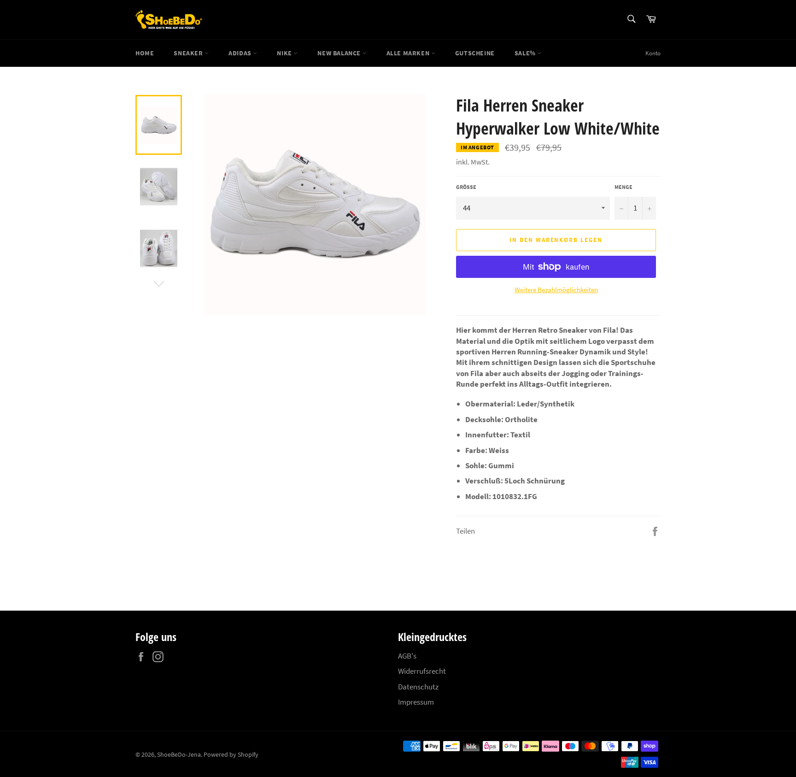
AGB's (407, 656)
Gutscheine (475, 53)
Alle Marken (408, 53)
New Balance (339, 53)
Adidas (240, 53)
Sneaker (189, 53)
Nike (285, 53)
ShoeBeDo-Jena (179, 755)
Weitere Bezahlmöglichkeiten (556, 289)
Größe (466, 186)
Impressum (416, 702)
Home (144, 53)
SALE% (526, 53)
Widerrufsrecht (422, 671)
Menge (623, 186)
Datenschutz (418, 687)
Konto (653, 53)
